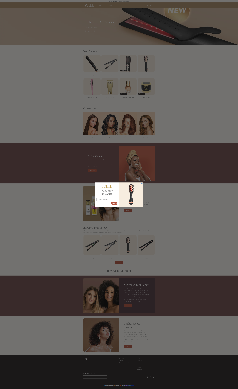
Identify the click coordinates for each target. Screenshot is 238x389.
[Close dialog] (142, 183)
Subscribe (114, 203)
